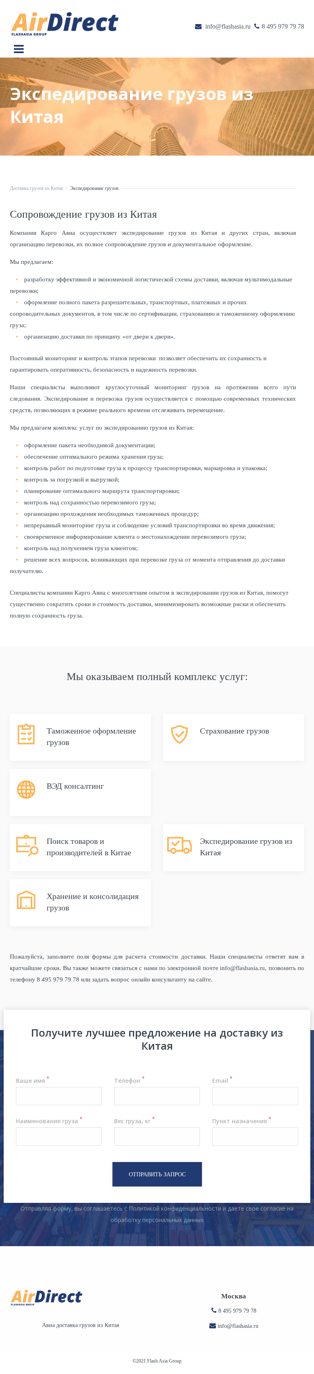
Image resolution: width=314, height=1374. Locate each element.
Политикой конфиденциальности (175, 1208)
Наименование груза (49, 1121)
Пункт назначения (241, 1121)
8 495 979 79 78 (237, 1311)
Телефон (129, 1080)
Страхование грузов (234, 730)
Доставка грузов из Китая (36, 188)
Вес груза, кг (134, 1121)
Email (222, 1080)
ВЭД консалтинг (75, 785)
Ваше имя (32, 1080)
